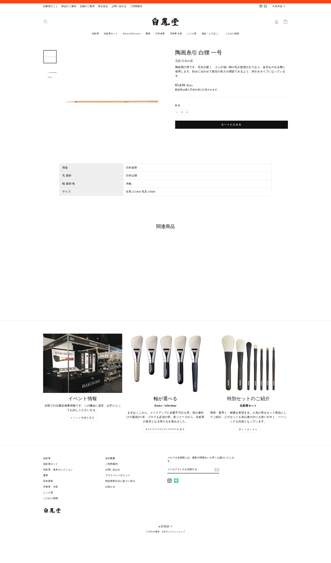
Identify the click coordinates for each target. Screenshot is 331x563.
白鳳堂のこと (50, 6)
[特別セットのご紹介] (248, 363)
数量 (177, 105)
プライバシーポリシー (117, 475)
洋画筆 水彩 (176, 33)
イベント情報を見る (83, 418)
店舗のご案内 (87, 6)
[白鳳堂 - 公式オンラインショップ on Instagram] (169, 481)
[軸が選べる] (165, 363)
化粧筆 (95, 33)
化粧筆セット (111, 33)
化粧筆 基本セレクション (58, 469)
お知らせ (110, 486)
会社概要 (110, 458)
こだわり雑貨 (232, 33)
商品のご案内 (68, 6)
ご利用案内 (136, 6)
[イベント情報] (82, 363)
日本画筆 (160, 33)
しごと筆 (192, 33)
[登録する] (217, 469)
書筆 (148, 33)
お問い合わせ (119, 6)
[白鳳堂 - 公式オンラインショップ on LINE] (176, 481)
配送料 (179, 89)
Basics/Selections (132, 33)
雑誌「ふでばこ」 (211, 33)
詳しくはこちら (248, 429)
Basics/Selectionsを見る (165, 429)
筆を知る (103, 6)
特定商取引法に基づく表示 (120, 481)
